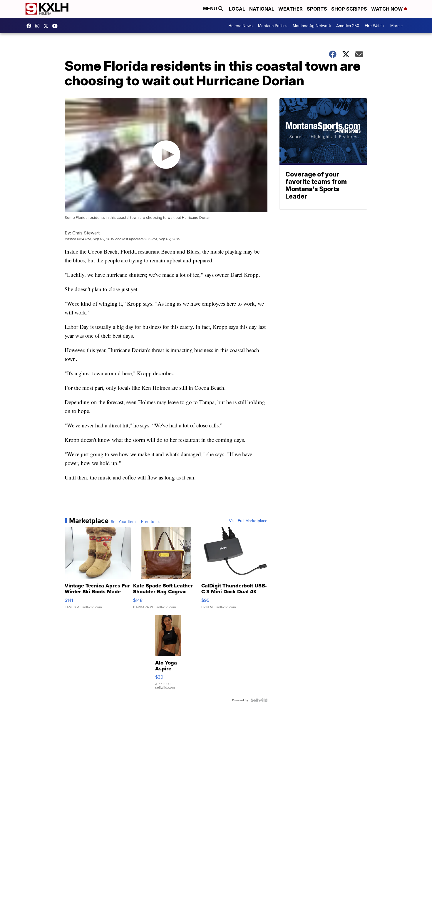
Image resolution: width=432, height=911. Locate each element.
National (261, 9)
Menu (210, 8)
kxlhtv (30, 26)
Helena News (240, 26)
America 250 (347, 26)
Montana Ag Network (312, 26)
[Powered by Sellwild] (258, 700)
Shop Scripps (349, 9)
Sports (317, 9)
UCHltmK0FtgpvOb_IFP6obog (56, 26)
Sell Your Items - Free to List (136, 521)
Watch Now (387, 9)
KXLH (47, 26)
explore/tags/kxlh (38, 26)
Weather (290, 9)
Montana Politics (272, 26)
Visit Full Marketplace (248, 521)
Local (237, 9)
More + (396, 26)
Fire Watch (374, 26)
